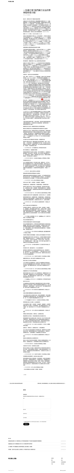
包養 (39, 30)
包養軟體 (45, 78)
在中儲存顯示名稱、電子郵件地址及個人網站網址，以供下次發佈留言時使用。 (35, 421)
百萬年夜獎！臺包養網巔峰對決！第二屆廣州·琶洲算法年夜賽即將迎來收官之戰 (50, 383)
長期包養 (27, 97)
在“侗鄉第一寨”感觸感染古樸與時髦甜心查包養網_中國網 (20, 446)
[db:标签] (25, 374)
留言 (24, 398)
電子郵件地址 (25, 413)
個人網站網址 (25, 417)
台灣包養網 (34, 84)
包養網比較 (36, 111)
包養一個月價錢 (31, 216)
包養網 (40, 41)
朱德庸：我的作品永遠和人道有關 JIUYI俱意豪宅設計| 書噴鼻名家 (21, 449)
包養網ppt (28, 279)
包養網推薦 (45, 79)
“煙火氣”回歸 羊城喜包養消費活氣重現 (16, 383)
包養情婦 (30, 254)
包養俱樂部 (29, 167)
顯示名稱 (24, 409)
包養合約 (25, 21)
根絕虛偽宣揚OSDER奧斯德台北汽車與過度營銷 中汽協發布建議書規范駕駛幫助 (25, 441)
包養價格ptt (41, 216)
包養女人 (33, 45)
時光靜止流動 (11, 1)
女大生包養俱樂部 (29, 264)
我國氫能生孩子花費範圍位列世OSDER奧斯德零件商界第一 (20, 443)
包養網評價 (25, 38)
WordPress (62, 470)
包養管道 (30, 84)
